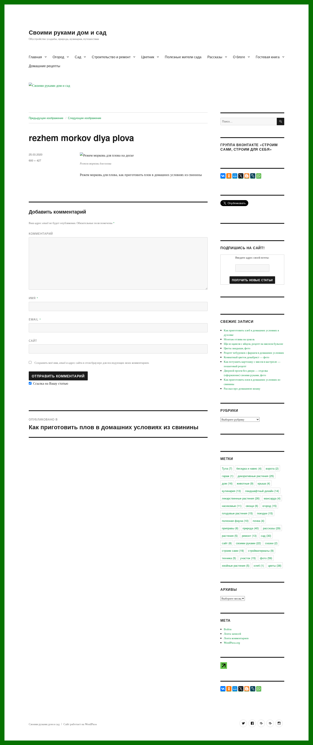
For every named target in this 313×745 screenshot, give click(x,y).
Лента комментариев (236, 638)
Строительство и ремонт (111, 56)
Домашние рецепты (44, 65)
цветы (274, 565)
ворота (272, 468)
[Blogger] (246, 175)
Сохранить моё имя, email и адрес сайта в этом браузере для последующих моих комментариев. (91, 363)
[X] (240, 175)
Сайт (33, 341)
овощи (252, 506)
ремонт (249, 536)
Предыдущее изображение (46, 118)
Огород (58, 56)
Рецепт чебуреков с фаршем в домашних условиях (254, 353)
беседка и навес (248, 468)
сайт (227, 543)
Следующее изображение (84, 118)
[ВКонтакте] (222, 175)
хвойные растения (235, 565)
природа (251, 528)
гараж (227, 476)
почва (258, 521)
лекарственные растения (241, 498)
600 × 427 (35, 160)
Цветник (147, 56)
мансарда (272, 498)
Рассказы (214, 56)
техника (229, 558)
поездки (265, 513)
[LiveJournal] (252, 175)
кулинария (231, 491)
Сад (78, 56)
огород (269, 506)
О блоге (239, 56)
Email (35, 319)
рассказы (271, 528)
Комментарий (41, 233)
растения (230, 536)
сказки (271, 543)
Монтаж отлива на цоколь (239, 339)
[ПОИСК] (280, 121)
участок (248, 558)
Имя (33, 298)
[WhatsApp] (258, 175)
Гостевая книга (268, 56)
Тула (227, 468)
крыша (264, 483)
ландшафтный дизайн (262, 491)
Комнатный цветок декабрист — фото (246, 357)
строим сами (233, 551)
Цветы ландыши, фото (237, 348)
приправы (230, 528)
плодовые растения (237, 513)
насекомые (231, 506)
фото (266, 558)
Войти (227, 629)
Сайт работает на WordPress (80, 724)
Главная (35, 56)
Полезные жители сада (183, 56)
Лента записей (232, 634)
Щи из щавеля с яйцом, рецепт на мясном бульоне (253, 344)
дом (227, 483)
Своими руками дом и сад (67, 32)
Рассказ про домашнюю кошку (242, 388)
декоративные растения (256, 476)
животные (245, 483)
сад (266, 536)
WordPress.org (232, 643)
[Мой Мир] (234, 175)
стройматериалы (261, 551)
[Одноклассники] (228, 175)
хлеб (259, 565)
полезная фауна (235, 521)
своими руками (248, 543)
